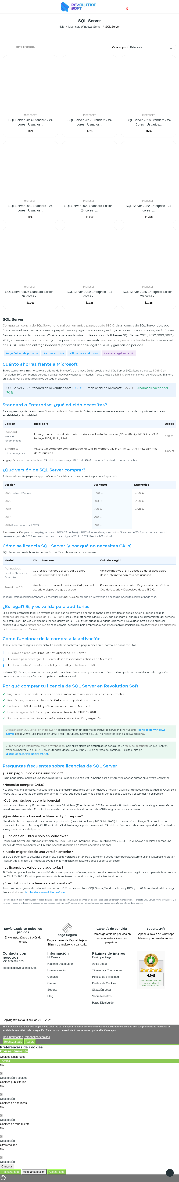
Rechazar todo (13, 1041)
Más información (13, 1036)
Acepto (30, 1041)
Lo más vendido (57, 970)
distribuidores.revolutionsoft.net (27, 754)
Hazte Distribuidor (103, 1002)
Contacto (53, 976)
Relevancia (151, 47)
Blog (50, 996)
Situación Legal (102, 989)
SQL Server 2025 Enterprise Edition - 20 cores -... (148, 294)
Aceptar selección (34, 1171)
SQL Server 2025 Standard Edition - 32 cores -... (30, 294)
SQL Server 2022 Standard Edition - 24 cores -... (89, 208)
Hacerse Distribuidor (60, 963)
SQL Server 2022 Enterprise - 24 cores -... (148, 208)
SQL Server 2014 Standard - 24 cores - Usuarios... (30, 122)
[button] (13, 1077)
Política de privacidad (105, 976)
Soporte (52, 989)
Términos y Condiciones (107, 970)
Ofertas (51, 983)
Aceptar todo (57, 1171)
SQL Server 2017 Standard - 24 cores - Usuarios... (89, 122)
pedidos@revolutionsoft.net (20, 967)
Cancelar (7, 1166)
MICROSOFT (30, 115)
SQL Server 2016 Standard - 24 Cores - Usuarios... (149, 122)
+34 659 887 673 (13, 961)
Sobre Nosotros (102, 996)
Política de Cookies (104, 983)
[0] (124, 6)
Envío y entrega (102, 957)
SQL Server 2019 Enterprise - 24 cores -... (89, 294)
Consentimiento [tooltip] (14, 1051)
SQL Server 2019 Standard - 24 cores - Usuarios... (30, 208)
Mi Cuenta (53, 957)
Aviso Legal (99, 963)
